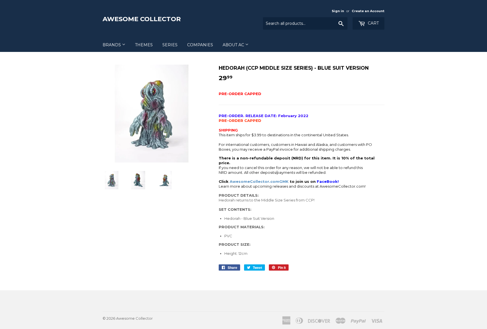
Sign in (338, 11)
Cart (373, 23)
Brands (112, 44)
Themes (144, 44)
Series (170, 44)
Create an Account (368, 11)
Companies (200, 44)
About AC (234, 44)
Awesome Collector (142, 19)
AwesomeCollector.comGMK (259, 181)
